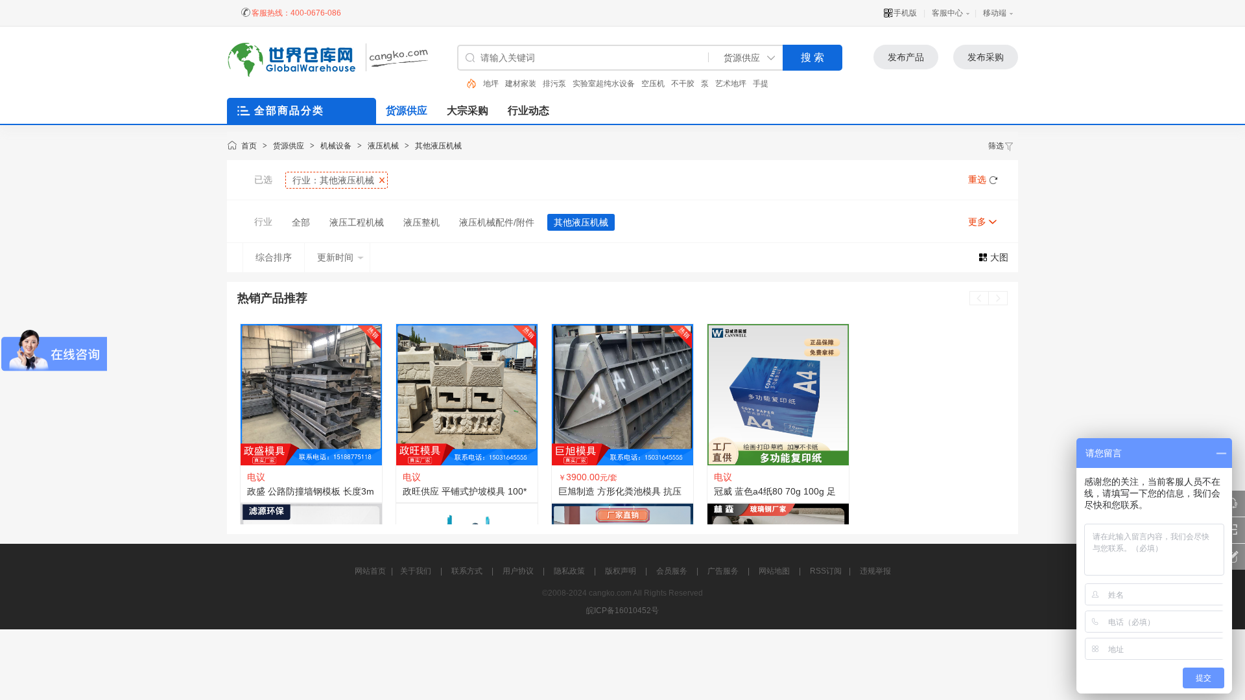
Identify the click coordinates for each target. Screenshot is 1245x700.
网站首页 (370, 571)
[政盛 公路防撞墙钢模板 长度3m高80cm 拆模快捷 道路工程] (311, 394)
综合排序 (273, 257)
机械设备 (335, 145)
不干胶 (660, 83)
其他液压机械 (438, 145)
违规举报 (875, 571)
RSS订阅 (826, 571)
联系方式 (466, 571)
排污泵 (532, 83)
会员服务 (671, 571)
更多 (977, 221)
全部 (301, 222)
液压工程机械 (356, 222)
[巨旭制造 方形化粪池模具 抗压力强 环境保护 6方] (622, 394)
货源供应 (288, 145)
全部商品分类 (289, 110)
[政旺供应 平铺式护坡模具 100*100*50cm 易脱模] (467, 394)
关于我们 (415, 571)
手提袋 (742, 83)
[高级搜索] (467, 84)
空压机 (631, 83)
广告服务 (723, 571)
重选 (977, 179)
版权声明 (620, 571)
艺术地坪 (708, 83)
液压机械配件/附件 (496, 222)
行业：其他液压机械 (333, 180)
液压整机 (421, 222)
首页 (249, 145)
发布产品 (906, 57)
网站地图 (774, 571)
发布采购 (985, 57)
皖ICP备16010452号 (622, 610)
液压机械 (383, 145)
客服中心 (947, 13)
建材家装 (498, 83)
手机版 (905, 13)
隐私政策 (569, 571)
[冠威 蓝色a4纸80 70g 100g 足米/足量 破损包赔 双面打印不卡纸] (778, 394)
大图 (999, 257)
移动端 (994, 13)
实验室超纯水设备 (582, 83)
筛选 (996, 145)
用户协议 (518, 571)
